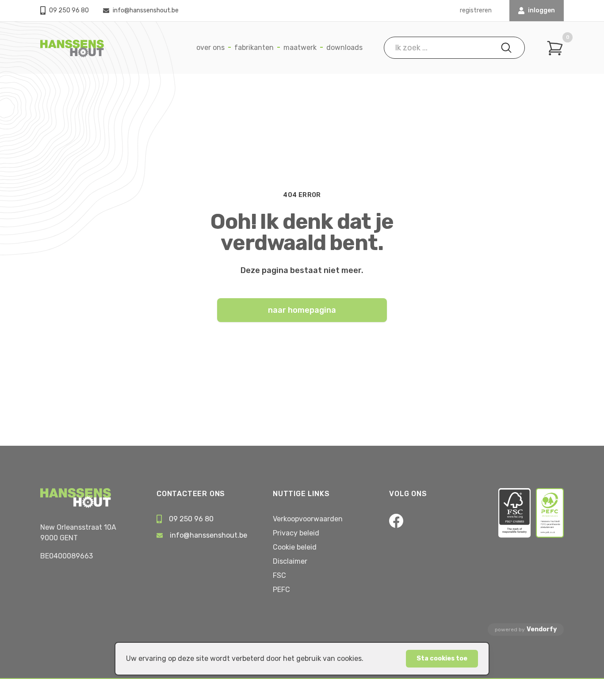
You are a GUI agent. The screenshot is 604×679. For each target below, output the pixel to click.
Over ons (210, 47)
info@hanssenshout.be (146, 10)
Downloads (344, 47)
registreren (476, 10)
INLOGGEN (541, 10)
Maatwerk (300, 47)
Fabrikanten (254, 47)
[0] (555, 48)
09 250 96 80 (69, 10)
